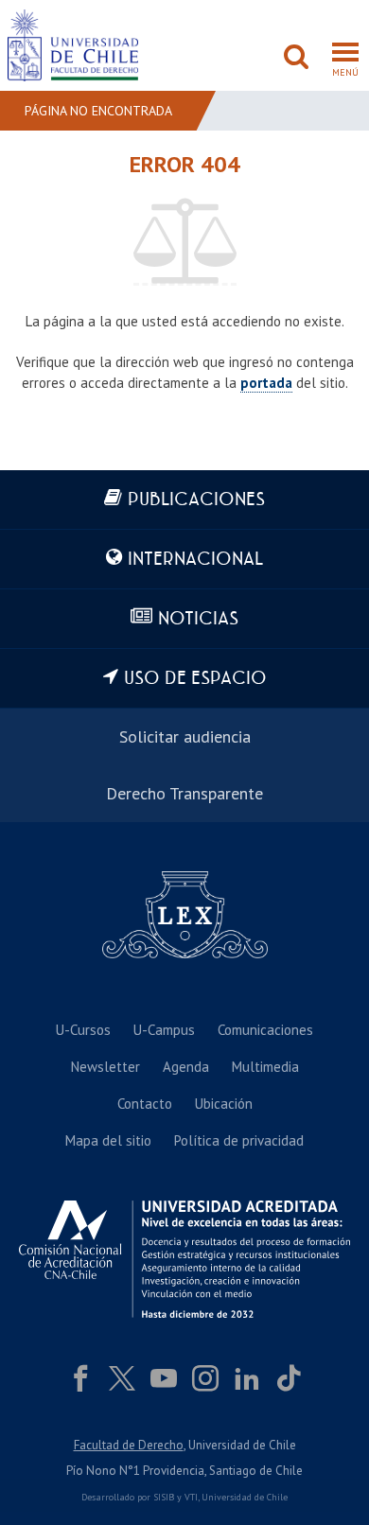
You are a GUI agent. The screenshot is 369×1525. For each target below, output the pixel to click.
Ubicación (224, 1104)
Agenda (186, 1067)
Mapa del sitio (108, 1140)
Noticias (198, 619)
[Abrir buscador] (296, 59)
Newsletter (105, 1067)
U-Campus (164, 1030)
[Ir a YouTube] (163, 1378)
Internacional (195, 559)
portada (266, 383)
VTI (191, 1497)
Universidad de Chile (245, 1497)
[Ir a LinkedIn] (247, 1378)
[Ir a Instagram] (205, 1378)
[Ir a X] (122, 1378)
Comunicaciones (265, 1030)
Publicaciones (196, 500)
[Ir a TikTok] (288, 1378)
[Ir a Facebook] (80, 1378)
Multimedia (265, 1067)
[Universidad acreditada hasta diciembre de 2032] (184, 1259)
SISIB (163, 1497)
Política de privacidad (239, 1140)
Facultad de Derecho (129, 1445)
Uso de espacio (195, 679)
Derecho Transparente (184, 793)
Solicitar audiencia (185, 736)
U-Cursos (83, 1030)
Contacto (144, 1104)
